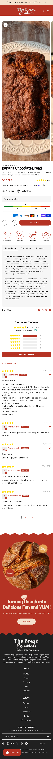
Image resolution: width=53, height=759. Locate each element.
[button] (50, 14)
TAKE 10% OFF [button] (39, 37)
